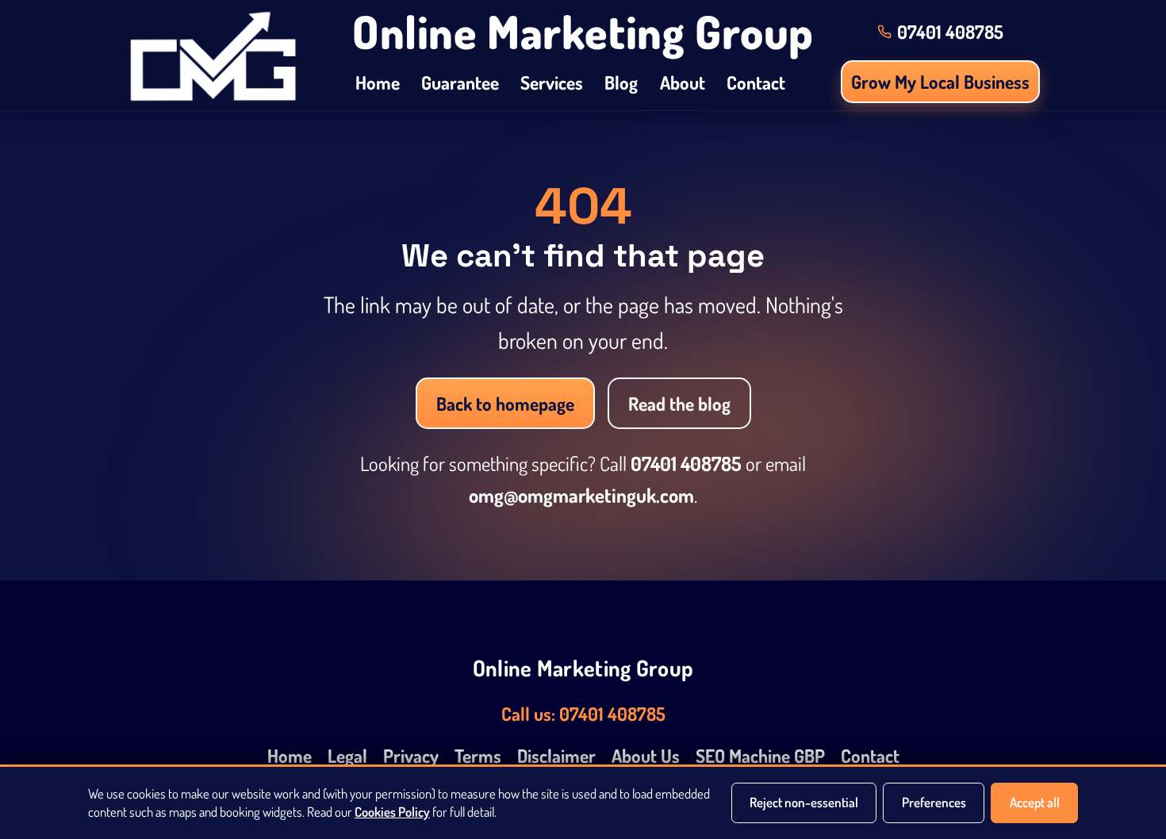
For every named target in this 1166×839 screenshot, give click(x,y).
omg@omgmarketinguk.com (581, 495)
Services (551, 82)
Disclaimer (556, 755)
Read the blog (679, 403)
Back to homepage (505, 403)
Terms (478, 755)
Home (377, 82)
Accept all (1035, 802)
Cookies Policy (392, 811)
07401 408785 (686, 463)
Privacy (411, 755)
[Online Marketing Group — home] (213, 55)
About (682, 82)
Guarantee (460, 82)
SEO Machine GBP (760, 755)
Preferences (934, 802)
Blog (621, 82)
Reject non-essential (804, 802)
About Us (646, 755)
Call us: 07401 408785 (583, 713)
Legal (347, 755)
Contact (756, 82)
